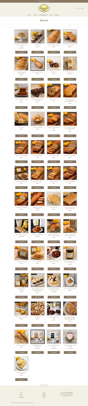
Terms (44, 397)
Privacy (44, 395)
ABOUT (36, 15)
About (21, 395)
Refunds (44, 394)
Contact (44, 392)
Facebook (69, 395)
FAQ (51, 15)
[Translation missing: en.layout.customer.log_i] (78, 8)
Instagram (64, 395)
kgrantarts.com (31, 402)
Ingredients (21, 397)
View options (21, 52)
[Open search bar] (75, 8)
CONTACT (57, 15)
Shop (21, 394)
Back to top (44, 385)
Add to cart (54, 52)
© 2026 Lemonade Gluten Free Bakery (17, 402)
